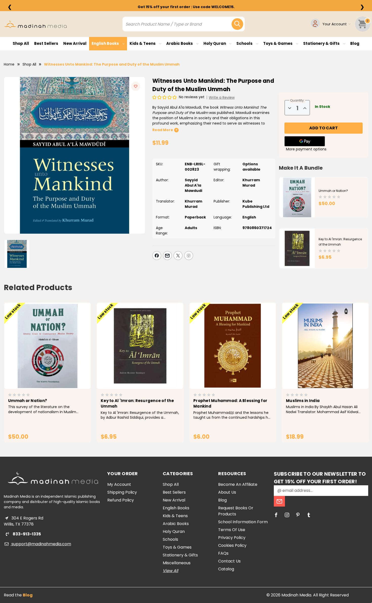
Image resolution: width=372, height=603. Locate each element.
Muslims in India (303, 400)
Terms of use (231, 530)
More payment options (306, 149)
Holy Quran (215, 43)
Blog (354, 43)
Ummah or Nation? (333, 191)
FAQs (223, 553)
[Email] (167, 255)
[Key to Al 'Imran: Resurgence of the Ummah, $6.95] (140, 346)
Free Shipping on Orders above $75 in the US (186, 6)
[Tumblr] (308, 515)
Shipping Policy (122, 492)
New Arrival (75, 43)
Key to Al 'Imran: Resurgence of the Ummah (137, 403)
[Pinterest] (188, 255)
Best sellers (46, 43)
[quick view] (40, 354)
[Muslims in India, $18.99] (325, 346)
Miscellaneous (177, 563)
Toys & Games (278, 43)
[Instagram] (287, 515)
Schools (244, 43)
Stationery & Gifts (321, 43)
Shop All (21, 43)
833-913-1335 (26, 534)
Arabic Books (180, 43)
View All (170, 571)
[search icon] (237, 24)
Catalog (226, 569)
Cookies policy (232, 545)
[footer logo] (53, 478)
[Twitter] (178, 255)
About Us (227, 492)
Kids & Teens (143, 43)
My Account (119, 484)
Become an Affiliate (237, 484)
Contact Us (229, 561)
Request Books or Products (235, 511)
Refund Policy (120, 500)
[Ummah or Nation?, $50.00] (47, 346)
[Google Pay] (304, 141)
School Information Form (243, 522)
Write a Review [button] (222, 97)
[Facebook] (156, 255)
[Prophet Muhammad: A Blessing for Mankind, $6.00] (232, 346)
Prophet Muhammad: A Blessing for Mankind (230, 403)
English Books (106, 43)
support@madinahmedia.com (40, 544)
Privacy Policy (231, 537)
